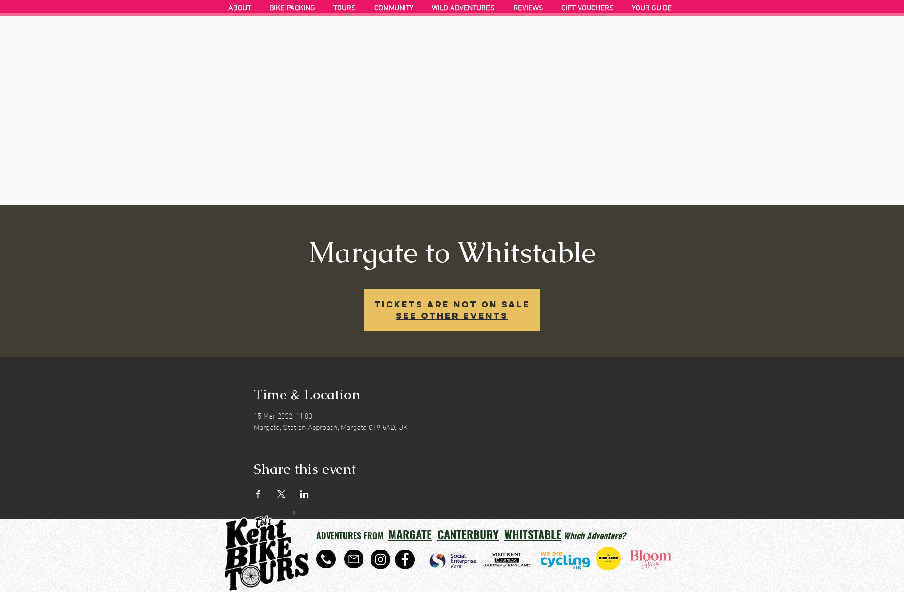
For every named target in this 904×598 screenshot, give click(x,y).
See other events (452, 315)
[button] (294, 8)
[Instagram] (380, 559)
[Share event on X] (281, 494)
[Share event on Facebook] (258, 494)
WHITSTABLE (532, 533)
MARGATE (410, 533)
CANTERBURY (468, 533)
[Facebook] (405, 559)
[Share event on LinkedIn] (304, 494)
